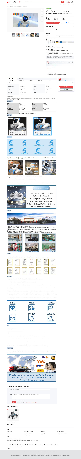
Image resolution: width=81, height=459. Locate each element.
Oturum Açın (64, 74)
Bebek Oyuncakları (60, 434)
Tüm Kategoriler (10, 4)
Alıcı (59, 4)
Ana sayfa (8, 6)
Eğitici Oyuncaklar (43, 434)
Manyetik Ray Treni (9, 431)
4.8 (62, 80)
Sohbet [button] (68, 22)
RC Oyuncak (56, 444)
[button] (54, 80)
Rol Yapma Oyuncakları (60, 431)
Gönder (14, 402)
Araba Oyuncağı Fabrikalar (29, 444)
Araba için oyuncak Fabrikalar (48, 444)
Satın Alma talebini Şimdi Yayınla (31, 402)
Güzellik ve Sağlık (42, 433)
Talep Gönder (53, 22)
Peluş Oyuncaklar (9, 434)
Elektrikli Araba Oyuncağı (38, 444)
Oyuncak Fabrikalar (10, 444)
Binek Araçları (42, 431)
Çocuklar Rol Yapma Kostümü (28, 433)
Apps (68, 4)
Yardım (64, 4)
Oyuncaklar (11, 6)
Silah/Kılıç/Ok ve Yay (27, 434)
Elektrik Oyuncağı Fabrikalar (19, 444)
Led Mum (8, 433)
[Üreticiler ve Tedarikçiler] (12, 2)
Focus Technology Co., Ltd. (40, 454)
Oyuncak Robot (25, 6)
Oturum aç (72, 2)
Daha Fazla (8, 448)
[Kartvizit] (72, 82)
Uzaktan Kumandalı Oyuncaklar (18, 6)
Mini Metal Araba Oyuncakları (61, 433)
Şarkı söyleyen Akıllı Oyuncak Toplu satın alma (14, 446)
